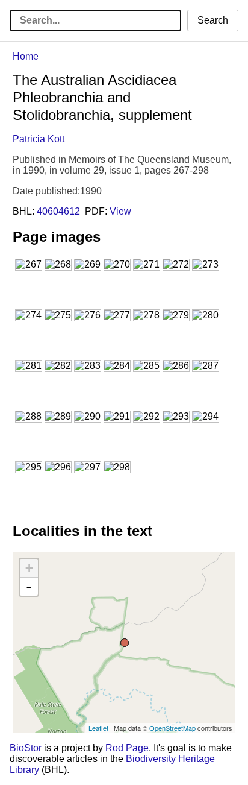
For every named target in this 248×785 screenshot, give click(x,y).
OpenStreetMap (172, 728)
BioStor (26, 748)
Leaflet (98, 728)
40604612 (58, 211)
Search (212, 20)
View (120, 211)
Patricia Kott (38, 139)
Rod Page (127, 748)
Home (26, 56)
